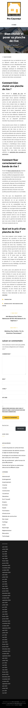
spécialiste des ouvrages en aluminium (14, 153)
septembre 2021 (6, 684)
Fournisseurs (5, 511)
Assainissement (6, 482)
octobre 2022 (5, 653)
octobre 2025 (5, 570)
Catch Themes (18, 705)
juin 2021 (4, 691)
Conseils (4, 488)
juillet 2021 (5, 688)
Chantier (4, 485)
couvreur (4, 295)
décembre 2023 (6, 621)
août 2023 (4, 630)
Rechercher (5, 425)
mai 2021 (4, 693)
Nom (4, 379)
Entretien (5, 505)
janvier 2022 (5, 674)
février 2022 (5, 672)
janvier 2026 (5, 563)
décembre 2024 (6, 593)
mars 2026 (4, 558)
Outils (4, 525)
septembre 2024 (6, 600)
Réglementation (6, 531)
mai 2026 (4, 554)
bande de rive (18, 94)
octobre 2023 (5, 626)
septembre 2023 (6, 628)
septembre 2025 (6, 572)
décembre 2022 (6, 649)
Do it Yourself (6, 499)
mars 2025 (4, 586)
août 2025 (4, 575)
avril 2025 (4, 584)
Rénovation (5, 533)
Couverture (5, 494)
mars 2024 (5, 614)
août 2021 (4, 686)
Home (9, 45)
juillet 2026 (5, 549)
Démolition (5, 496)
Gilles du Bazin (7, 57)
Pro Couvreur (14, 19)
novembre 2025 (6, 568)
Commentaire (6, 354)
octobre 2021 (5, 681)
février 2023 (5, 644)
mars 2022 (4, 670)
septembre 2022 (6, 656)
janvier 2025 (5, 591)
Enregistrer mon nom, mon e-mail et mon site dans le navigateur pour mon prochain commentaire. (13, 410)
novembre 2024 (6, 596)
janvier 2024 (5, 619)
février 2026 (5, 561)
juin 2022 (4, 663)
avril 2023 (4, 640)
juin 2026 (4, 551)
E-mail (4, 389)
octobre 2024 (5, 598)
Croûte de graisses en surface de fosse (13, 448)
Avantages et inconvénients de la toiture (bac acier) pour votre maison (13, 457)
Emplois (4, 502)
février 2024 (5, 616)
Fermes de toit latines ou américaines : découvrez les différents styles (13, 466)
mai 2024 (4, 609)
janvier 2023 (5, 647)
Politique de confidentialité (14, 703)
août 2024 (4, 602)
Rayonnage (5, 528)
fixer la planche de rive (14, 171)
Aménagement (6, 479)
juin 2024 (4, 607)
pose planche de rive (18, 303)
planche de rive (8, 303)
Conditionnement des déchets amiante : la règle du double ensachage (13, 452)
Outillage (4, 522)
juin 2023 (4, 635)
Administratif (6, 477)
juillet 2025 (5, 577)
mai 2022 (4, 665)
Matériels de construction (9, 516)
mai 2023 (4, 637)
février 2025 (5, 589)
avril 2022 (4, 667)
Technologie (5, 536)
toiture (4, 306)
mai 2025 (4, 582)
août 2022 (4, 658)
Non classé (15, 45)
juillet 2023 (5, 633)
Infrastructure (6, 514)
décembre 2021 (6, 677)
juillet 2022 (5, 660)
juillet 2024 (5, 605)
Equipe (4, 508)
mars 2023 (4, 642)
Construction (7, 299)
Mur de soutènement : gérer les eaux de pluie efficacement (13, 461)
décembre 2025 (6, 565)
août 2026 (4, 547)
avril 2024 (4, 612)
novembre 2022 (6, 651)
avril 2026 (4, 556)
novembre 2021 (6, 679)
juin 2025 (4, 579)
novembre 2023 (6, 623)
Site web (4, 398)
